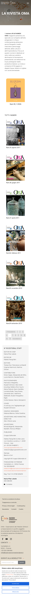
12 (7, 339)
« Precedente (10, 332)
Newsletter (5, 509)
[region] (15, 580)
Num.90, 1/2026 (15, 104)
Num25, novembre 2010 (14, 288)
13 (10, 339)
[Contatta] (8, 484)
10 (21, 335)
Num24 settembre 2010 (14, 323)
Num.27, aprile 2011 (12, 218)
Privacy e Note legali (8, 506)
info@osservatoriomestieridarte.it (12, 553)
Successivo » (17, 339)
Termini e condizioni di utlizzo (11, 499)
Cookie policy (21, 506)
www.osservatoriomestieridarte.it (15, 471)
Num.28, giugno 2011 (13, 183)
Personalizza (15, 587)
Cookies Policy (9, 574)
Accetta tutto (15, 583)
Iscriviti (21, 562)
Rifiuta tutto (15, 591)
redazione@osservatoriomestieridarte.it (17, 468)
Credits (21, 509)
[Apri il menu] (28, 3)
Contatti (13, 509)
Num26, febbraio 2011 (13, 253)
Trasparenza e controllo (9, 502)
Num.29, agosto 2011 (13, 147)
